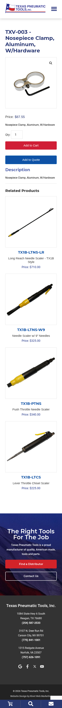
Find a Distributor (31, 563)
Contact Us (31, 576)
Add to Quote (31, 159)
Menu (54, 8)
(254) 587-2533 (31, 622)
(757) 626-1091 (31, 657)
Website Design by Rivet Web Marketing (31, 696)
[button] (51, 63)
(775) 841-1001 (31, 640)
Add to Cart (31, 145)
